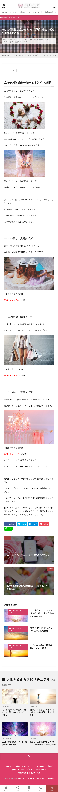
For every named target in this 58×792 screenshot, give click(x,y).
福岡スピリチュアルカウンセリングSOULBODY (36, 779)
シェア (17, 790)
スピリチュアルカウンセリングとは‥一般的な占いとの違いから (42, 613)
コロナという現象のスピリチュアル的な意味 (41, 629)
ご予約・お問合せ (21, 766)
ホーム (4, 12)
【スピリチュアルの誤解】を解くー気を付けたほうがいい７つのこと (14, 712)
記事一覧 (17, 55)
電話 (40, 790)
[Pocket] (44, 524)
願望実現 (18, 42)
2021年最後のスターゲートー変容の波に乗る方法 (14, 743)
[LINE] (8, 529)
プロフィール (37, 12)
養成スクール (25, 12)
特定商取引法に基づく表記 (29, 773)
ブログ (50, 766)
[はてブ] (33, 524)
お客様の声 (49, 12)
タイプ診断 (9, 42)
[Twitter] (22, 524)
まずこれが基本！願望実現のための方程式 (41, 646)
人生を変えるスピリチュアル (42, 39)
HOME (7, 55)
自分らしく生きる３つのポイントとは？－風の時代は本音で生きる (42, 712)
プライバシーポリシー (36, 770)
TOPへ (52, 790)
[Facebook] (10, 524)
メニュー (29, 790)
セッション (14, 12)
